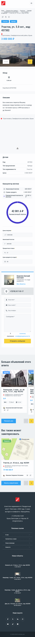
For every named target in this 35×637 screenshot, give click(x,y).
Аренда (29, 10)
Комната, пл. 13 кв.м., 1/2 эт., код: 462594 (17, 565)
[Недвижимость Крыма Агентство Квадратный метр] (3, 3)
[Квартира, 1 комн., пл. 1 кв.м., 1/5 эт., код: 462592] (17, 574)
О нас (7, 534)
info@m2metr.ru (17, 521)
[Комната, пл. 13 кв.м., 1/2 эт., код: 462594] (17, 562)
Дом (2, 10)
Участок (22, 10)
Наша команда (9, 543)
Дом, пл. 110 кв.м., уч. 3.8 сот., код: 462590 (17, 603)
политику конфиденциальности (22, 335)
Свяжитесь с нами (10, 539)
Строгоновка (24, 12)
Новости (7, 547)
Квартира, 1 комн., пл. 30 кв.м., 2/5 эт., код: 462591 (17, 590)
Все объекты (21, 284)
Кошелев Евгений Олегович (23, 277)
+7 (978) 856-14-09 (17, 516)
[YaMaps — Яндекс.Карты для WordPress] (17, 148)
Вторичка (4, 13)
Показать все (8, 421)
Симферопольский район (11, 12)
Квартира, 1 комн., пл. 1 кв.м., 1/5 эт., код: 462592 (17, 577)
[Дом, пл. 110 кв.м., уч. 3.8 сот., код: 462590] (17, 600)
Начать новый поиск (11, 483)
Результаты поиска (12, 10)
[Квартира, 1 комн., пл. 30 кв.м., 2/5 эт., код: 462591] (17, 586)
